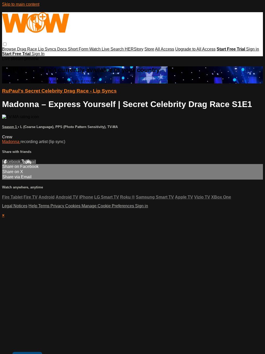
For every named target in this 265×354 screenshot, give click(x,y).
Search (118, 49)
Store (149, 49)
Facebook (11, 161)
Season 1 (10, 127)
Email (30, 161)
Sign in (252, 49)
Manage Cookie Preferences (108, 206)
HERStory (134, 49)
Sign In (38, 54)
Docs (62, 49)
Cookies (73, 206)
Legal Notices (14, 206)
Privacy (57, 206)
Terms (44, 206)
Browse (9, 49)
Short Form (78, 49)
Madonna (11, 141)
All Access (164, 49)
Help (33, 206)
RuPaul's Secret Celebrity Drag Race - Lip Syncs (59, 91)
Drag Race (27, 49)
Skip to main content (20, 4)
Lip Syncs (47, 49)
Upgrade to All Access (195, 49)
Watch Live (100, 49)
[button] (4, 44)
